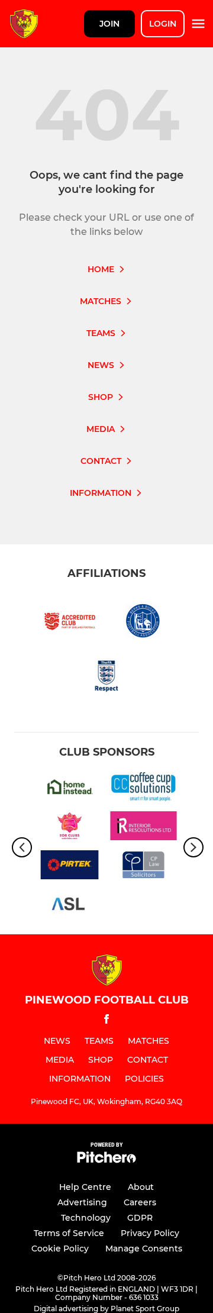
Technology (86, 1217)
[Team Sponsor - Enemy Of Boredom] (70, 827)
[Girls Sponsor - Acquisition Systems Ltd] (70, 905)
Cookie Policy (60, 1248)
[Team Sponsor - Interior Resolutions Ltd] (143, 827)
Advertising (82, 1202)
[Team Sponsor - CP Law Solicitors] (143, 866)
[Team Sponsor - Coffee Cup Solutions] (143, 788)
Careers (140, 1202)
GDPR (140, 1217)
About (141, 1187)
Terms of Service (69, 1233)
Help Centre (85, 1187)
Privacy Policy (150, 1233)
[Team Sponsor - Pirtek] (70, 866)
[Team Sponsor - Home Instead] (70, 788)
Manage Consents (143, 1248)
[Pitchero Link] (106, 1160)
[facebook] (106, 1021)
